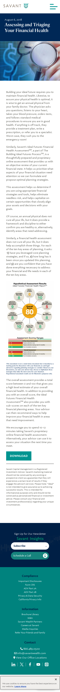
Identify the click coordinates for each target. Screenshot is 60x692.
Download (19, 456)
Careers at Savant (30, 625)
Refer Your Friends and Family (30, 632)
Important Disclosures (30, 581)
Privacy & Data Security (30, 595)
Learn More (20, 686)
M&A (30, 618)
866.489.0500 (31, 648)
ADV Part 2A (30, 588)
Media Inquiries (30, 629)
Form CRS (30, 584)
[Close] (55, 679)
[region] (30, 683)
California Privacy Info (30, 599)
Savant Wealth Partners (30, 621)
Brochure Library (30, 614)
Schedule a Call (22, 555)
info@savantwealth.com (31, 653)
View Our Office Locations (31, 657)
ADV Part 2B (30, 592)
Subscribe (19, 545)
